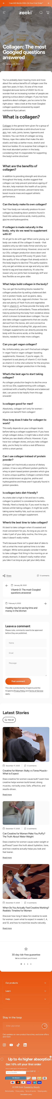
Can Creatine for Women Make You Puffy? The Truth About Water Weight (24, 835)
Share (8, 576)
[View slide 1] (21, 964)
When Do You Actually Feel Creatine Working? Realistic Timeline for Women (26, 909)
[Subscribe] (44, 1026)
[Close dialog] (50, 1057)
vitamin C (14, 306)
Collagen (7, 125)
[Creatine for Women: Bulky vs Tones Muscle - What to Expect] (26, 744)
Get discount (15, 1078)
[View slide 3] (27, 964)
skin (4, 132)
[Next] (48, 3)
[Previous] (4, 3)
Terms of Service (36, 691)
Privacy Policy (19, 691)
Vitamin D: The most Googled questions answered (26, 591)
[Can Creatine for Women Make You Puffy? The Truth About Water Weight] (26, 813)
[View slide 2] (24, 964)
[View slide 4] (30, 964)
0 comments (44, 576)
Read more (7, 794)
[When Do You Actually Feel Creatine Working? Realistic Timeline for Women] (26, 881)
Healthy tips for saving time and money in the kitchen (21, 609)
